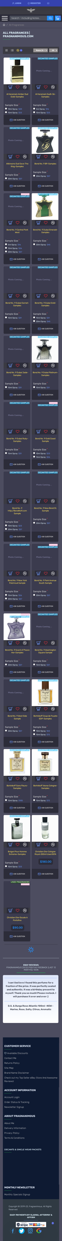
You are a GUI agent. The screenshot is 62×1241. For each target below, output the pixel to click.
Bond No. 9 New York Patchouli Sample (17, 581)
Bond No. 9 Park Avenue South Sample (45, 581)
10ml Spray (15, 109)
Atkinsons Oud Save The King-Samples (17, 165)
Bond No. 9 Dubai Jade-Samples (17, 373)
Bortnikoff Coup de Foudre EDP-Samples (45, 717)
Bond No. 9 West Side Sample (17, 717)
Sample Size (11, 105)
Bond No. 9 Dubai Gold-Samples (45, 304)
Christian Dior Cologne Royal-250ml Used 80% (45, 852)
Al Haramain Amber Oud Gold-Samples (17, 95)
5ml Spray (42, 109)
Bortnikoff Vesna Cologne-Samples (45, 786)
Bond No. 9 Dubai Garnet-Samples (17, 304)
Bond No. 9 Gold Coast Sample (45, 439)
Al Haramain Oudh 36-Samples (45, 95)
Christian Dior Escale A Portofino (17, 918)
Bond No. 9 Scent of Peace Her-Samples (17, 651)
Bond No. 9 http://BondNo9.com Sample (17, 511)
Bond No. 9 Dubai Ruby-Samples (17, 439)
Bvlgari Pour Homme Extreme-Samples (17, 852)
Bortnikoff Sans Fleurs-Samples (17, 786)
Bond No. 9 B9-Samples (45, 163)
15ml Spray (15, 113)
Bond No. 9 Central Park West (17, 231)
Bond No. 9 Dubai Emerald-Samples (45, 231)
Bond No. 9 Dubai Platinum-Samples (45, 373)
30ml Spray (15, 179)
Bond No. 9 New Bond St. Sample (45, 509)
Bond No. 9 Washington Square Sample (45, 651)
